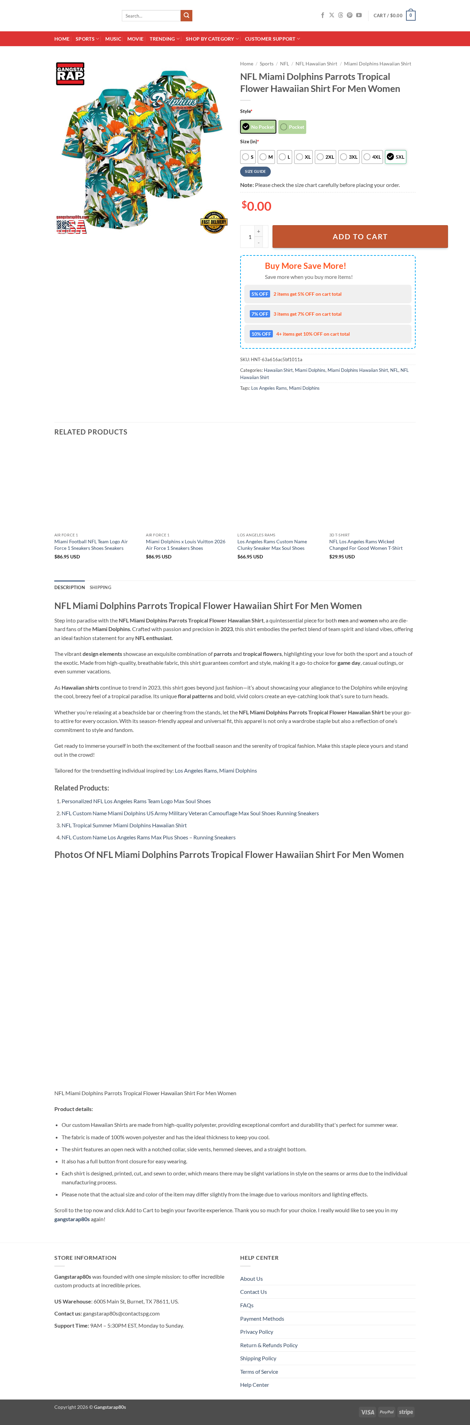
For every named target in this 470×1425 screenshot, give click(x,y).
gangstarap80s (72, 1219)
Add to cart (360, 236)
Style (246, 111)
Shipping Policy (258, 1358)
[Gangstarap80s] (82, 15)
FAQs (247, 1305)
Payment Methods (262, 1318)
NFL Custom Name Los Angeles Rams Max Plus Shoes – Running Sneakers (149, 837)
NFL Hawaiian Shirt (316, 63)
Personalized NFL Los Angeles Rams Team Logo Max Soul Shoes (136, 801)
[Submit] (186, 16)
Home (62, 39)
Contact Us (253, 1291)
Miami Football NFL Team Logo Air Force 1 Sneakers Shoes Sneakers (91, 544)
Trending (162, 39)
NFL (284, 63)
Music (113, 39)
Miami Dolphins (310, 370)
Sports (85, 39)
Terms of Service (259, 1371)
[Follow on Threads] (340, 15)
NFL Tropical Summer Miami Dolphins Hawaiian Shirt (124, 825)
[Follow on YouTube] (359, 15)
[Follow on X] (331, 15)
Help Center (254, 1384)
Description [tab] (69, 587)
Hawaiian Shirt (278, 370)
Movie (135, 39)
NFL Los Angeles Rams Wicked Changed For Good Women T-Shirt (366, 544)
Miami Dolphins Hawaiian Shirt (377, 63)
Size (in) (249, 141)
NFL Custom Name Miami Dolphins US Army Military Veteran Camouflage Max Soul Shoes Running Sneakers (190, 813)
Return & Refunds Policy (269, 1345)
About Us (251, 1278)
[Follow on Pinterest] (349, 15)
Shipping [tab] (100, 587)
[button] (395, 15)
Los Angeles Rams (269, 388)
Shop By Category (210, 39)
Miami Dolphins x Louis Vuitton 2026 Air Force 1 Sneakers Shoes (185, 544)
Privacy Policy (256, 1331)
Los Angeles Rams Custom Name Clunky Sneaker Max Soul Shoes (272, 544)
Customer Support (270, 39)
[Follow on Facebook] (322, 15)
